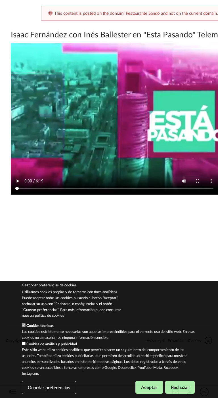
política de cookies (49, 315)
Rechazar (180, 387)
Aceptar (149, 387)
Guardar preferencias (49, 387)
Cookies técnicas (40, 325)
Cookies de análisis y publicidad (51, 344)
